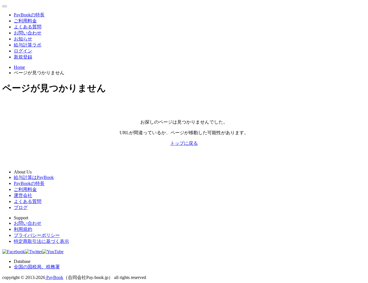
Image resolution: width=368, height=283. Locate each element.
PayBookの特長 (29, 14)
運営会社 (23, 195)
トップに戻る (184, 143)
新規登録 (23, 56)
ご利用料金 (25, 20)
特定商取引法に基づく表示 (41, 241)
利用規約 (23, 229)
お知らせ (23, 38)
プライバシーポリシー (37, 235)
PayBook (54, 277)
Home (19, 67)
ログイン (23, 50)
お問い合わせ (27, 32)
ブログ (21, 207)
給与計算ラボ (27, 44)
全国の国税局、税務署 (37, 266)
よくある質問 (27, 26)
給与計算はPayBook (34, 177)
